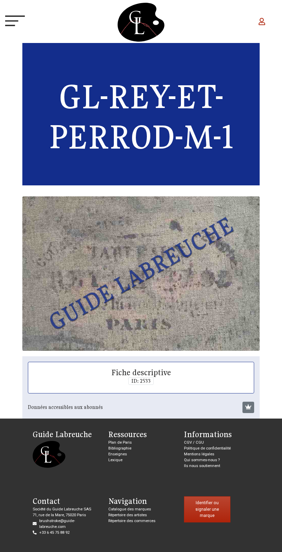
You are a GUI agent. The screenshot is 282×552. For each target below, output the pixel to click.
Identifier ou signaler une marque (207, 509)
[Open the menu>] (11, 22)
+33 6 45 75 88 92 (54, 532)
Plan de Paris (120, 442)
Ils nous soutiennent (202, 465)
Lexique (115, 459)
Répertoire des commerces (131, 520)
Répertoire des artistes (127, 514)
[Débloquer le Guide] (248, 407)
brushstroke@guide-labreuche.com (57, 523)
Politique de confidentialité (207, 448)
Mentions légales (199, 454)
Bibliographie (119, 448)
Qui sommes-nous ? (202, 459)
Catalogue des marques (129, 509)
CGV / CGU (194, 442)
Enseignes (117, 454)
